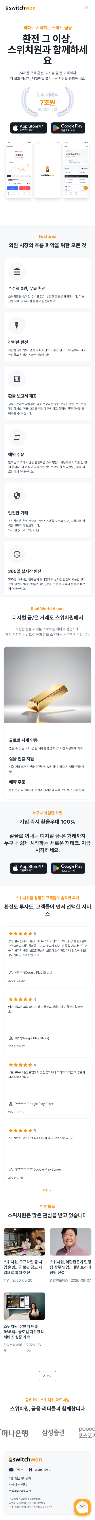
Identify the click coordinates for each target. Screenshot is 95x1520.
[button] (86, 8)
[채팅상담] (82, 1507)
